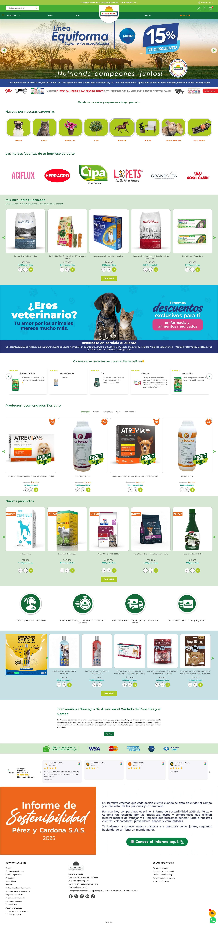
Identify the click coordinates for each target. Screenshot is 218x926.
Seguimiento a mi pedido (15, 898)
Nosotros (9, 885)
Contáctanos (10, 878)
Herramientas (130, 412)
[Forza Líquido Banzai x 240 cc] (192, 529)
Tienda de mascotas (160, 868)
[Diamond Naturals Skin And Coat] (25, 231)
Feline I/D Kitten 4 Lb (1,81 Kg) (109, 554)
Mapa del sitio (82, 887)
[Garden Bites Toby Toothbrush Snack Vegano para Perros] (67, 231)
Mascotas (85, 412)
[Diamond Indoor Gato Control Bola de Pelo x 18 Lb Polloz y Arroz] (151, 231)
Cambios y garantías (13, 875)
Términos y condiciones (15, 871)
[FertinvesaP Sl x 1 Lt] (83, 445)
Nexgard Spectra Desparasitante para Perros (109, 256)
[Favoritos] (204, 9)
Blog (77, 15)
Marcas (148, 15)
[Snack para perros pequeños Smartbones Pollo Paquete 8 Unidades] (162, 651)
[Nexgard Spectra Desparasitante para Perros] (109, 231)
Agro (118, 412)
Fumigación (108, 412)
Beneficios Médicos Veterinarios (18, 891)
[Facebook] (71, 898)
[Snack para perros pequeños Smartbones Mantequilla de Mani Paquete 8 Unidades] (195, 651)
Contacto (72, 887)
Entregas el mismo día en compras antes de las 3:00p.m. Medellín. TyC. (109, 2)
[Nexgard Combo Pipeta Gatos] (192, 231)
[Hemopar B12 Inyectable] (67, 529)
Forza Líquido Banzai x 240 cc (192, 554)
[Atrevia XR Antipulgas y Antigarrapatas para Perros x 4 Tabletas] (135, 445)
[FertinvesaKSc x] (187, 445)
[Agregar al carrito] (156, 269)
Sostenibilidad (11, 881)
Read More (48, 780)
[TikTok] (93, 898)
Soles (50, 15)
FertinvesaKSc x (187, 476)
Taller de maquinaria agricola (164, 878)
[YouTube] (87, 898)
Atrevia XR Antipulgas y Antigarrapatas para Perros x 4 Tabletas (135, 476)
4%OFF (104, 421)
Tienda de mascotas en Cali (163, 871)
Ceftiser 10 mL (25, 554)
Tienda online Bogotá (14, 901)
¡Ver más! (109, 278)
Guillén (96, 412)
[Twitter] (76, 898)
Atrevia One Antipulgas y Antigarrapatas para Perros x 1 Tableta (31, 476)
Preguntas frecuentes (14, 895)
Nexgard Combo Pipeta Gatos (192, 256)
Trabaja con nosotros (14, 908)
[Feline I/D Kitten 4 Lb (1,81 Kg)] (109, 529)
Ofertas (8, 868)
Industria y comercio (13, 914)
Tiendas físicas (206, 2)
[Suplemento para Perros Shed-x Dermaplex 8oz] (97, 651)
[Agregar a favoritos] (20, 269)
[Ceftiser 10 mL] (25, 529)
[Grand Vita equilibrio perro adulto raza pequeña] (151, 529)
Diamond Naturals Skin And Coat (25, 256)
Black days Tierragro (161, 881)
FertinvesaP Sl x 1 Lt (83, 476)
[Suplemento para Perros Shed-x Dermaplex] (64, 651)
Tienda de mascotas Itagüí (163, 875)
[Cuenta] (199, 9)
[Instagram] (82, 898)
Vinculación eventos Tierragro (17, 911)
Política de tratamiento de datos (18, 888)
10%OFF (52, 421)
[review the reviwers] (79, 764)
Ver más (109, 734)
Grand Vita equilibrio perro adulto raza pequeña (151, 554)
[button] (210, 9)
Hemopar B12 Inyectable (67, 554)
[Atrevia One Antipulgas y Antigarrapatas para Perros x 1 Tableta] (31, 445)
